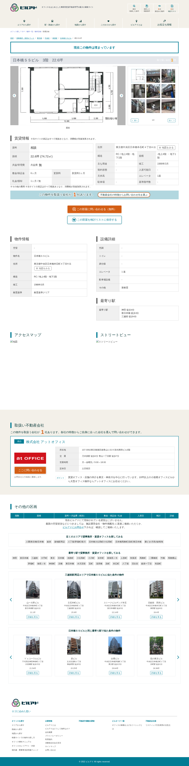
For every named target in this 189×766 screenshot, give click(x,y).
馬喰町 (143, 558)
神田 (15, 558)
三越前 (35, 558)
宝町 (91, 563)
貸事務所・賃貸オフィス (25, 38)
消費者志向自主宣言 (53, 743)
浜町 (108, 563)
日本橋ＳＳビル (65, 38)
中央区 (47, 38)
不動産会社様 (151, 721)
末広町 (116, 563)
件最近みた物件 (159, 10)
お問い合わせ (50, 750)
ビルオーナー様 (118, 721)
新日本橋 (24, 558)
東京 (52, 558)
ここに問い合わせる (30, 470)
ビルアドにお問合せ (73, 527)
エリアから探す (18, 725)
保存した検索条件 (147, 10)
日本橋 (61, 558)
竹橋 (163, 558)
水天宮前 (81, 563)
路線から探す (17, 729)
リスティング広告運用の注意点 (158, 725)
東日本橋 (70, 563)
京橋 (60, 563)
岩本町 (101, 558)
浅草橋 (99, 563)
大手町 (44, 558)
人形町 (124, 558)
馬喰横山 (172, 558)
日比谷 (135, 563)
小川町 (91, 558)
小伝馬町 (81, 558)
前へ (135, 120)
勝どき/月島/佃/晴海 (154, 542)
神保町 (52, 563)
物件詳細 (38, 31)
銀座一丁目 (146, 563)
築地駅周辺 (59, 542)
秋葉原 (133, 558)
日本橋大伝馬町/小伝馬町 (100, 542)
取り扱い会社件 (166, 60)
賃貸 (12, 38)
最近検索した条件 (134, 10)
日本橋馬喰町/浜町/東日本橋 (128, 542)
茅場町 (31, 563)
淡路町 (70, 558)
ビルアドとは (50, 725)
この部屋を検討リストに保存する (97, 219)
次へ (170, 120)
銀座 (49, 542)
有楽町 (158, 563)
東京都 (39, 38)
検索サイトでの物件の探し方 (23, 738)
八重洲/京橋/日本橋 (35, 542)
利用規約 (48, 739)
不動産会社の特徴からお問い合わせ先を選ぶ (124, 195)
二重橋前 (153, 558)
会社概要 (48, 732)
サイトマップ (50, 746)
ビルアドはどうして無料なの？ (57, 729)
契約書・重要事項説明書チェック (25, 750)
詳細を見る (33, 617)
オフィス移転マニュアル (21, 742)
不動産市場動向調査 (87, 721)
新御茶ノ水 (112, 558)
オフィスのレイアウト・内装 (23, 746)
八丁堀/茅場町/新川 (77, 542)
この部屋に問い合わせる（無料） (97, 209)
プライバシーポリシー (54, 736)
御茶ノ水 (41, 563)
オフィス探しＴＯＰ (17, 31)
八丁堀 (125, 563)
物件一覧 (30, 31)
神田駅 (54, 38)
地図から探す (17, 733)
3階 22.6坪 (78, 38)
